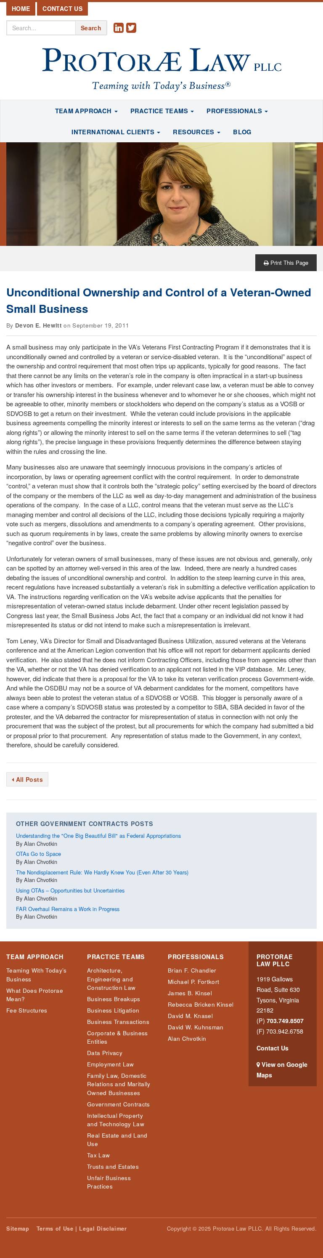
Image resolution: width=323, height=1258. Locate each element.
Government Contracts (118, 1104)
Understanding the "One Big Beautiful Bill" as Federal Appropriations (98, 836)
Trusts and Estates (113, 1166)
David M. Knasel (190, 1016)
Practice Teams (116, 956)
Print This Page (288, 263)
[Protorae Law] (161, 70)
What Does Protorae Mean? (34, 994)
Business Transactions (118, 1022)
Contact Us (62, 8)
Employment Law (110, 1064)
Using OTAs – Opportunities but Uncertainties (70, 890)
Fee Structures (27, 1010)
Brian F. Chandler (192, 970)
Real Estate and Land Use (117, 1139)
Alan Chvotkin (187, 1038)
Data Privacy (104, 1053)
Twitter (132, 34)
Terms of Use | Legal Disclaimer (82, 1228)
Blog (242, 131)
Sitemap (17, 1228)
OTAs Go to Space (38, 854)
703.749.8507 (285, 1020)
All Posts (28, 779)
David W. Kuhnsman (196, 1027)
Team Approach (34, 956)
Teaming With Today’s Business (36, 974)
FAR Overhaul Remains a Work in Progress (67, 909)
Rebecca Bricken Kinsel (200, 1004)
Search (91, 28)
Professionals (196, 956)
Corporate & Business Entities (117, 1037)
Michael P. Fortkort (193, 982)
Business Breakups (113, 999)
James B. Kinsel (190, 993)
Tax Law (98, 1155)
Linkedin (120, 34)
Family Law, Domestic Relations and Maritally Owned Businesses (119, 1084)
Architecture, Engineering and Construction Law (111, 978)
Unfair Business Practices (109, 1182)
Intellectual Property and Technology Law (115, 1119)
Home (21, 8)
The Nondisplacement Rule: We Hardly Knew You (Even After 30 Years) (102, 872)
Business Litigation (113, 1010)
